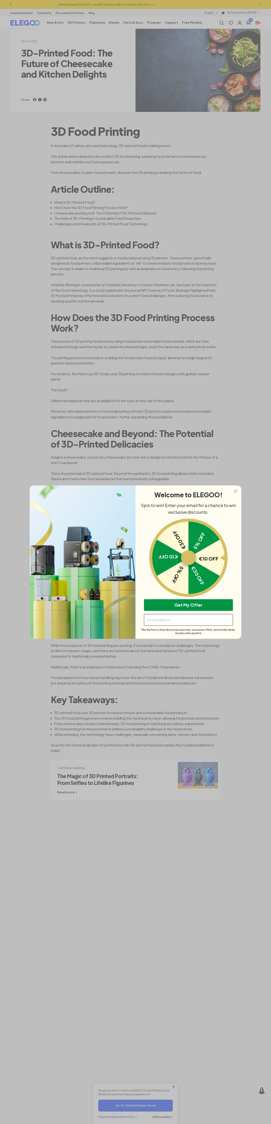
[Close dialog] (235, 491)
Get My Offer (188, 604)
